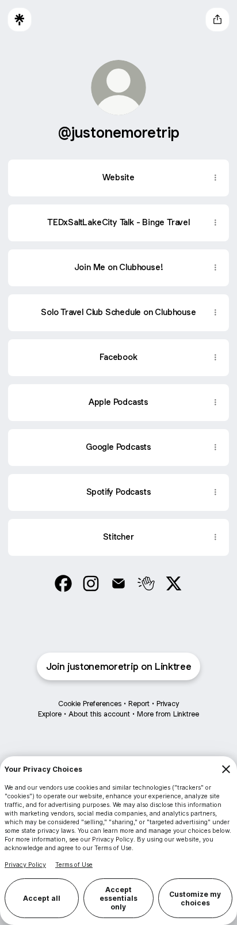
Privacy (167, 703)
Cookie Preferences (89, 703)
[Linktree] (19, 19)
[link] (63, 583)
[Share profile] (217, 19)
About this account (99, 714)
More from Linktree (168, 714)
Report (139, 703)
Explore (50, 714)
